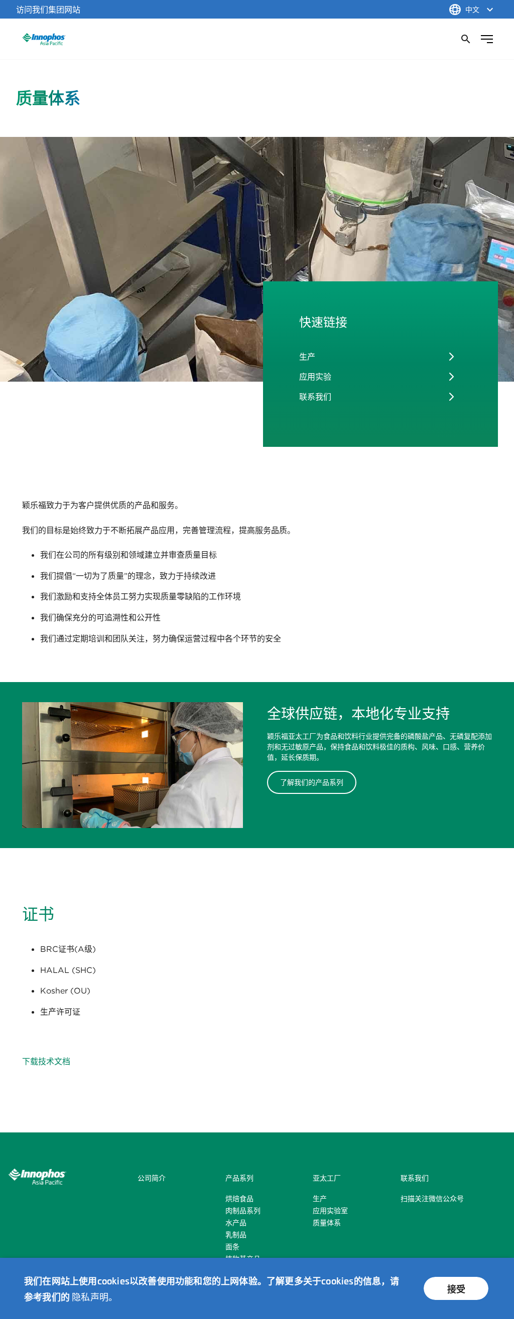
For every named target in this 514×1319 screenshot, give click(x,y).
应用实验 (315, 377)
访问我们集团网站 (48, 10)
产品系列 (239, 1178)
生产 (307, 357)
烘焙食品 (239, 1198)
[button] (465, 39)
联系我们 (315, 397)
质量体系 (327, 1222)
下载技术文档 (46, 1061)
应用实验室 (330, 1210)
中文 (472, 9)
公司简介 (152, 1178)
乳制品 (235, 1234)
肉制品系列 (243, 1210)
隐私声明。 (94, 1296)
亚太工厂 (327, 1178)
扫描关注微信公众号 (432, 1198)
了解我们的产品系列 (311, 782)
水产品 (235, 1222)
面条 (232, 1246)
